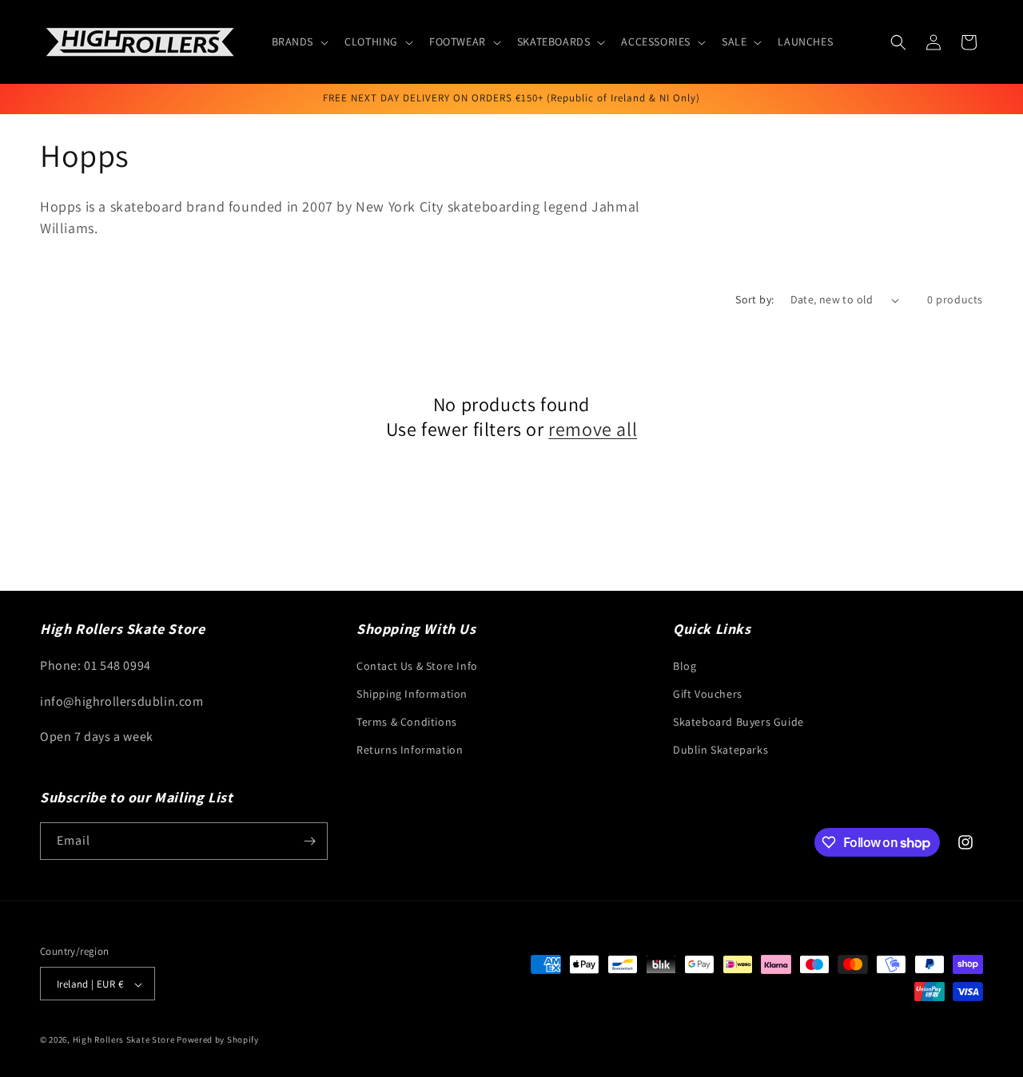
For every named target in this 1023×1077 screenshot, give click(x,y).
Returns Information (409, 749)
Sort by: (754, 299)
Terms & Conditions (406, 721)
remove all (592, 429)
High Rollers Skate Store (124, 1040)
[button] (299, 41)
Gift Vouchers (707, 693)
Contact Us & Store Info (417, 665)
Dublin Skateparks (720, 749)
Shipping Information (412, 693)
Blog (684, 665)
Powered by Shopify (218, 1040)
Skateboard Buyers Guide (738, 721)
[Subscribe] (309, 841)
